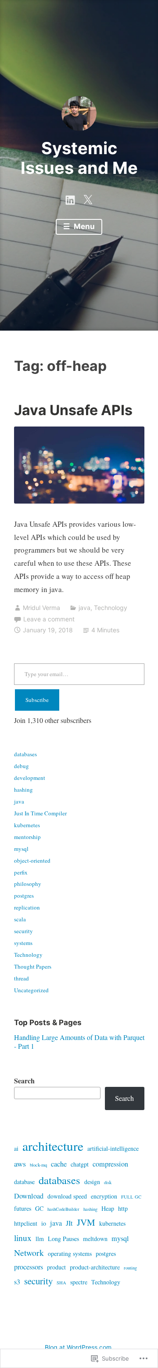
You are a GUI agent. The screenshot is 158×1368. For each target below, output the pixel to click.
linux (23, 1238)
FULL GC (131, 1197)
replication (27, 907)
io (43, 1223)
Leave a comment (49, 619)
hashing (23, 789)
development (29, 778)
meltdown (95, 1238)
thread (21, 978)
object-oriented (32, 860)
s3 (17, 1282)
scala (20, 919)
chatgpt (80, 1164)
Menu (83, 226)
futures (22, 1208)
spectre (78, 1282)
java (84, 607)
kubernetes (27, 825)
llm (40, 1238)
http (123, 1208)
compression (110, 1164)
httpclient (25, 1223)
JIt (69, 1223)
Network (29, 1253)
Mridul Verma (41, 607)
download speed (67, 1196)
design (92, 1182)
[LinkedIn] (70, 198)
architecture (52, 1145)
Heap (107, 1208)
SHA (61, 1283)
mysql (21, 849)
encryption (104, 1196)
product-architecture (95, 1267)
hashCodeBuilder (63, 1209)
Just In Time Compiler (40, 813)
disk (107, 1182)
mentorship (27, 837)
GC (39, 1208)
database (24, 1182)
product (56, 1267)
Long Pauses (63, 1238)
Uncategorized (31, 990)
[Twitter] (88, 198)
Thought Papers (32, 966)
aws (20, 1163)
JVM (86, 1222)
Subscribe (37, 700)
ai (16, 1148)
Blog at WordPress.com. (79, 1347)
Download (28, 1196)
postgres (24, 895)
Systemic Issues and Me (79, 158)
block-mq (38, 1165)
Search (24, 1080)
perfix (21, 872)
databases (25, 754)
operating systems (70, 1253)
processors (28, 1267)
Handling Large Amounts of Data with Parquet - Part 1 (79, 1041)
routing (130, 1268)
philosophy (27, 884)
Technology (110, 607)
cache (59, 1164)
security (23, 931)
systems (23, 943)
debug (21, 766)
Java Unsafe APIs (73, 410)
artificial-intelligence (113, 1148)
